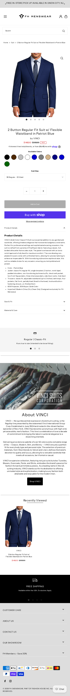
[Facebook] (5, 681)
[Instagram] (10, 681)
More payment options (35, 221)
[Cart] (66, 16)
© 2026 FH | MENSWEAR (13, 689)
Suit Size (35, 171)
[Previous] (5, 4)
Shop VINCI (35, 481)
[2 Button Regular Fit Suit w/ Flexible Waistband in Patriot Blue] (19, 526)
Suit (12, 43)
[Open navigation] (10, 16)
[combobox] (35, 31)
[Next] (64, 4)
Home (5, 43)
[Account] (60, 16)
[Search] (64, 31)
